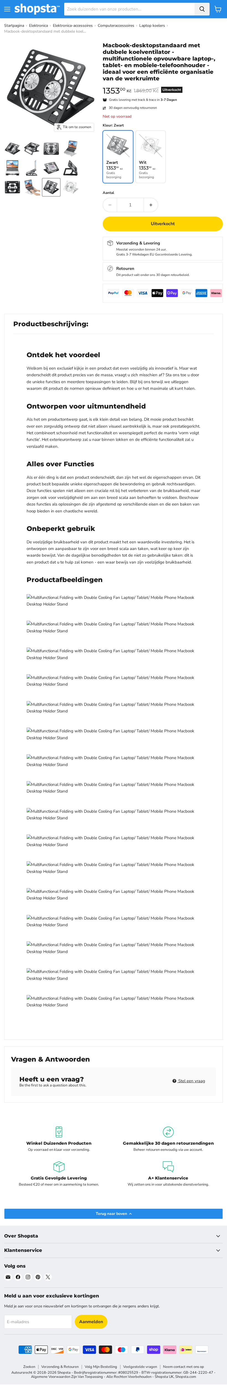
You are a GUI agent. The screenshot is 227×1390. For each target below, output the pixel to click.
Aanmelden (91, 1322)
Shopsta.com (185, 1376)
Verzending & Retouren (60, 1366)
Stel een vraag (191, 1081)
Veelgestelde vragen (140, 1366)
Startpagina (14, 25)
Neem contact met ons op (183, 1366)
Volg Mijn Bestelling (101, 1366)
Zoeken (29, 1366)
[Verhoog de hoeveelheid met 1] (151, 205)
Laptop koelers (152, 25)
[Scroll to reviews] (163, 85)
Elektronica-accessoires (73, 25)
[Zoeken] (202, 9)
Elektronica (38, 25)
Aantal (108, 193)
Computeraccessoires (116, 25)
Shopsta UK (164, 1376)
